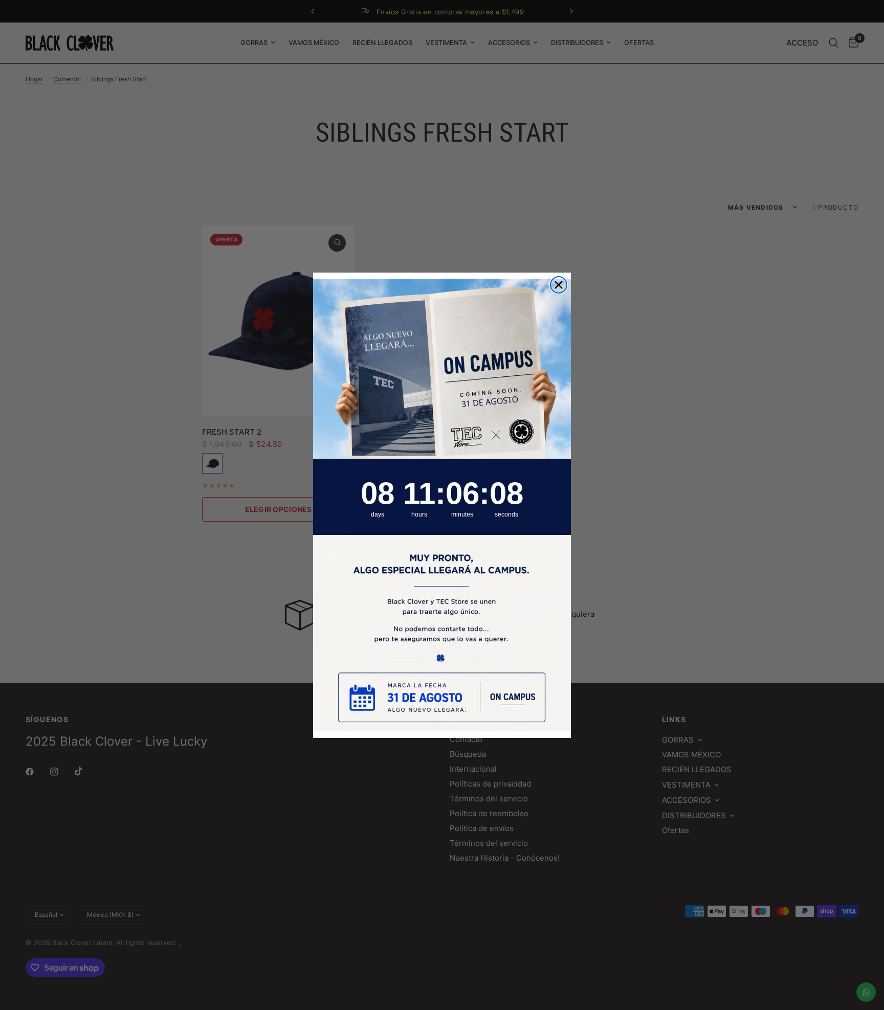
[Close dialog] (558, 285)
